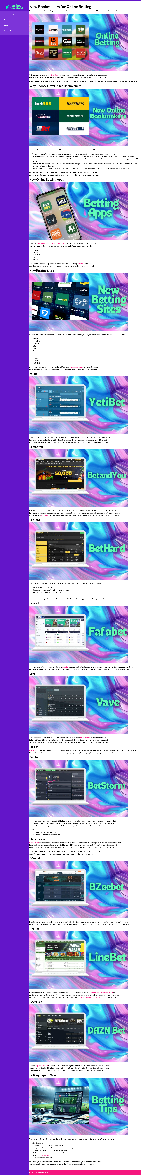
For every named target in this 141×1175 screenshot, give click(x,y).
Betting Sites (9, 14)
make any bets (85, 738)
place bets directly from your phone (51, 244)
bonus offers (44, 1155)
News (6, 25)
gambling (65, 667)
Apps (6, 20)
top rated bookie (42, 1066)
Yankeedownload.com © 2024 (38, 1172)
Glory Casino (34, 843)
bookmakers (74, 150)
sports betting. (53, 75)
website (80, 264)
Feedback (7, 31)
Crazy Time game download (90, 997)
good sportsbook (77, 367)
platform (44, 515)
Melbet (31, 750)
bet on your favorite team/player (101, 993)
